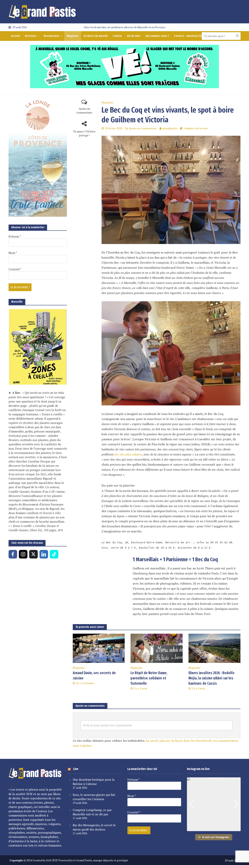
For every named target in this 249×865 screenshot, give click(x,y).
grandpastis (169, 128)
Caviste (117, 36)
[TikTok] (54, 554)
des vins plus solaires (128, 454)
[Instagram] (23, 554)
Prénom (15, 236)
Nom (13, 253)
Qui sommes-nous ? (157, 36)
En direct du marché (96, 36)
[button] (214, 828)
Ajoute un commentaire (84, 110)
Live (75, 769)
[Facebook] (13, 554)
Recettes (30, 36)
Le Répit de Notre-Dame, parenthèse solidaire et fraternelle (149, 678)
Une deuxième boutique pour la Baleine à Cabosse (94, 782)
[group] (214, 804)
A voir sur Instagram (215, 837)
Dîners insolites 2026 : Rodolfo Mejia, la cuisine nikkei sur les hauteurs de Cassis (211, 678)
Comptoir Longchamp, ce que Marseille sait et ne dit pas (92, 812)
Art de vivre (133, 36)
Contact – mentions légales (191, 36)
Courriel (15, 269)
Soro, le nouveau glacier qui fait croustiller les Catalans (94, 797)
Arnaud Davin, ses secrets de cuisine (94, 675)
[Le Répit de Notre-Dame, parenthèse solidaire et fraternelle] (157, 648)
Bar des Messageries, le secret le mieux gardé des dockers (94, 827)
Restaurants (51, 36)
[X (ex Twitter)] (33, 554)
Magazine (73, 36)
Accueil (15, 36)
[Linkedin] (43, 554)
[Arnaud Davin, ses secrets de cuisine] (99, 648)
